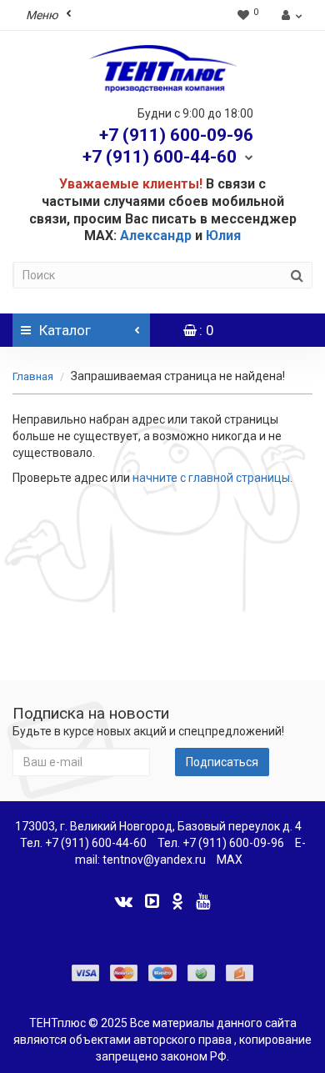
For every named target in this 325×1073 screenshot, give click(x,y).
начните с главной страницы (211, 477)
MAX (229, 859)
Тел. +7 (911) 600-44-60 (83, 843)
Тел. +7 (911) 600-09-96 (221, 843)
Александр (156, 235)
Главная (32, 376)
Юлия (223, 235)
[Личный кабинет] (289, 15)
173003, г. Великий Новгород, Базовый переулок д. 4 (158, 826)
